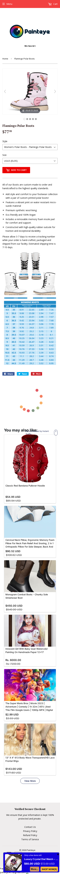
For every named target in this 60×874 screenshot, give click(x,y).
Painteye (31, 850)
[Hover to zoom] (30, 91)
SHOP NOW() (49, 869)
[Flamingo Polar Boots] (24, 119)
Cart (55, 3)
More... (34, 869)
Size (4, 154)
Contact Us (30, 826)
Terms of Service (30, 839)
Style (4, 141)
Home (5, 58)
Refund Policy (30, 835)
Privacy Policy (30, 831)
